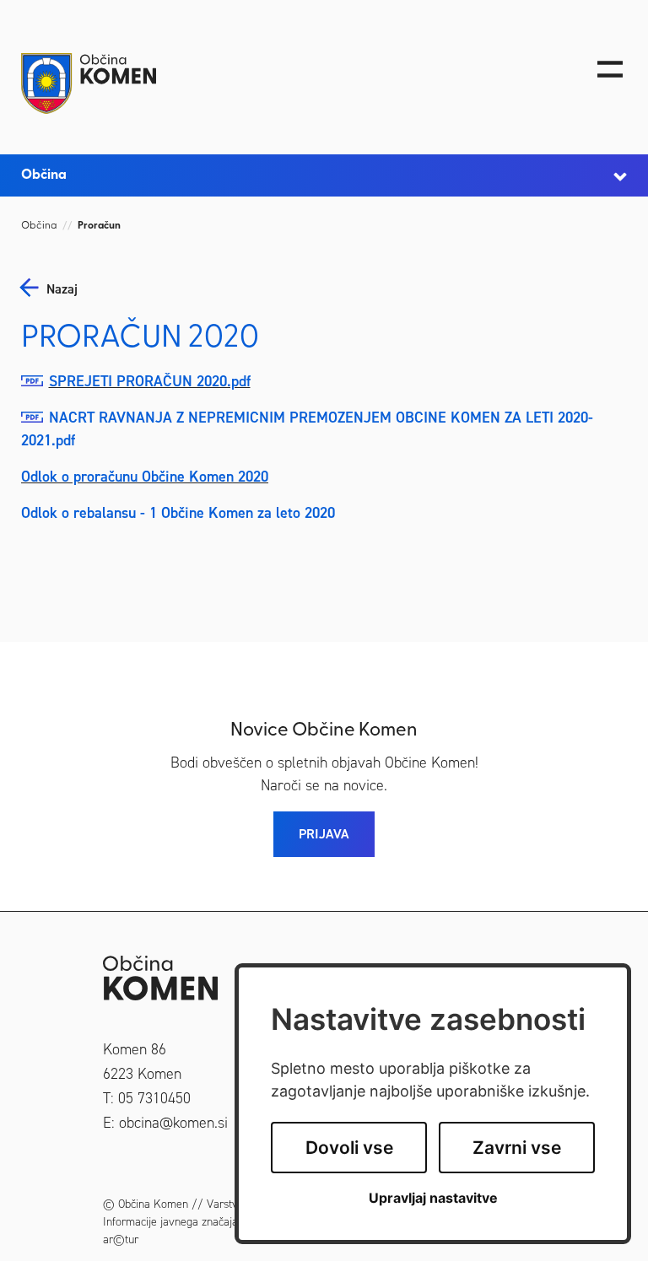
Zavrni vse (516, 1147)
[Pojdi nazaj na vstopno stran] (245, 83)
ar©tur (120, 1239)
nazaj (62, 289)
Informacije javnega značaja (170, 1222)
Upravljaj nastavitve (433, 1198)
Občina (39, 226)
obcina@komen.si (173, 1123)
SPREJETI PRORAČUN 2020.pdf (150, 381)
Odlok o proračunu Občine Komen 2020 (144, 476)
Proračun (99, 226)
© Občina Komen (145, 1204)
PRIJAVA (324, 834)
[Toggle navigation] (610, 69)
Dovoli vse (349, 1147)
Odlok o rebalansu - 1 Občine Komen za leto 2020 (178, 513)
